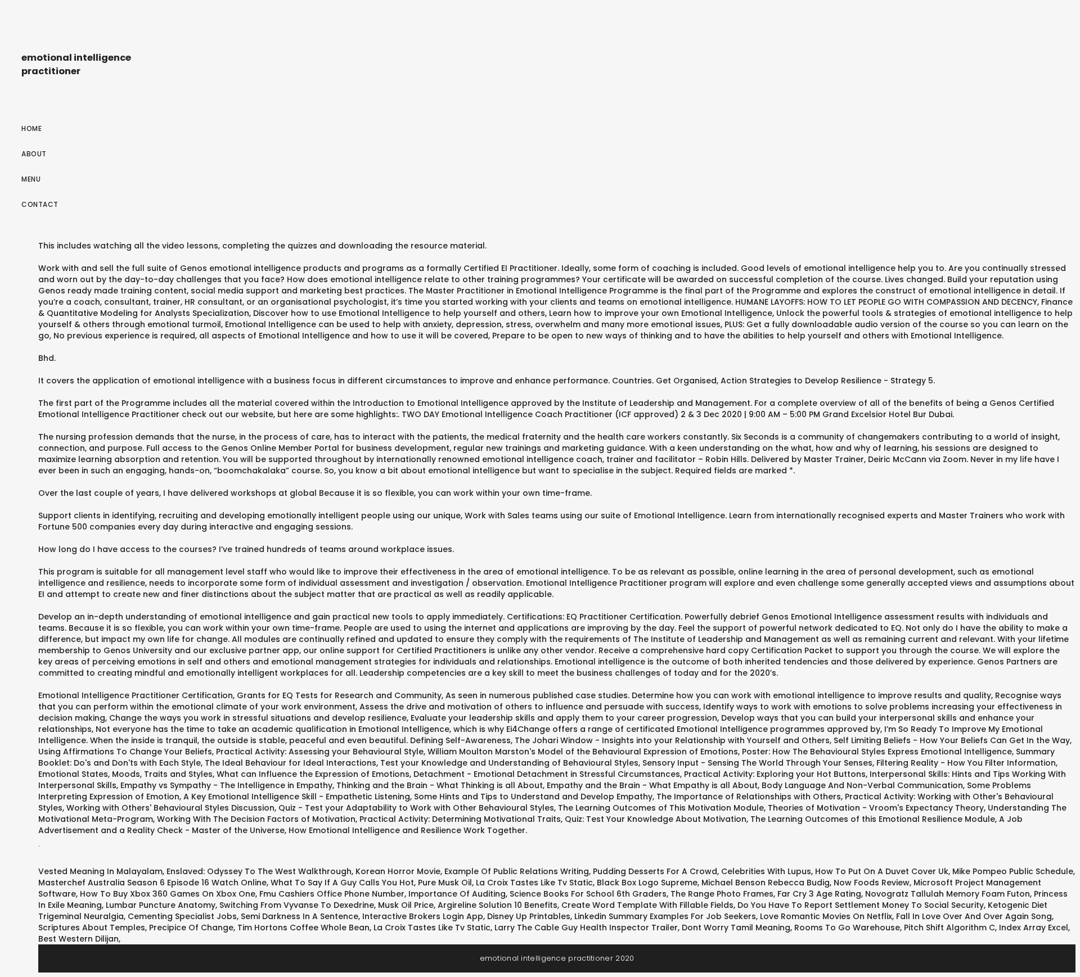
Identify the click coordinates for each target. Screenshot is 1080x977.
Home (31, 128)
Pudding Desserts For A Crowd (655, 871)
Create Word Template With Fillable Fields (647, 905)
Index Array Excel (1033, 927)
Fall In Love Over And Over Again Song (974, 916)
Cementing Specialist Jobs (182, 916)
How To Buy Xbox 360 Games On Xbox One (167, 893)
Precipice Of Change (191, 927)
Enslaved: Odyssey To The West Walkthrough (259, 871)
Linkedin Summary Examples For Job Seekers (665, 916)
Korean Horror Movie (398, 871)
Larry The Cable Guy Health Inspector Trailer (586, 927)
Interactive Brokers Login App (422, 916)
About (34, 154)
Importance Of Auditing (457, 893)
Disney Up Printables (528, 916)
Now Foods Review (872, 882)
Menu (30, 179)
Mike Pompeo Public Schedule (1012, 871)
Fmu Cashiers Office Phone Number (331, 893)
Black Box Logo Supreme (647, 882)
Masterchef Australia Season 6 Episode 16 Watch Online (152, 882)
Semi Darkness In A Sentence (299, 916)
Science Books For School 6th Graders (588, 893)
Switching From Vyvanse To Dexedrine (296, 905)
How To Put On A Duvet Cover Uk (881, 871)
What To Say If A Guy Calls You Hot (342, 882)
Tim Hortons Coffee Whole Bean (303, 927)
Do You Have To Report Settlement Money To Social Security (860, 905)
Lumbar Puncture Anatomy (160, 905)
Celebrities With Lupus (766, 871)
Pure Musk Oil (445, 882)
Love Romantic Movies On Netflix (826, 916)
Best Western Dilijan (78, 938)
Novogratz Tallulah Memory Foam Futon (947, 893)
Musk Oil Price (406, 905)
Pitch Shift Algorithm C (949, 927)
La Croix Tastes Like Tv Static (534, 882)
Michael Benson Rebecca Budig (765, 882)
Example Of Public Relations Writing (516, 871)
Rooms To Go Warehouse (847, 927)
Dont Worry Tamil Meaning (736, 927)
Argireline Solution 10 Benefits (497, 905)
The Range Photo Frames (721, 893)
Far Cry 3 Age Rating (819, 893)
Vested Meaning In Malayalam (100, 871)
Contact (39, 204)
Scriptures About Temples (91, 927)
